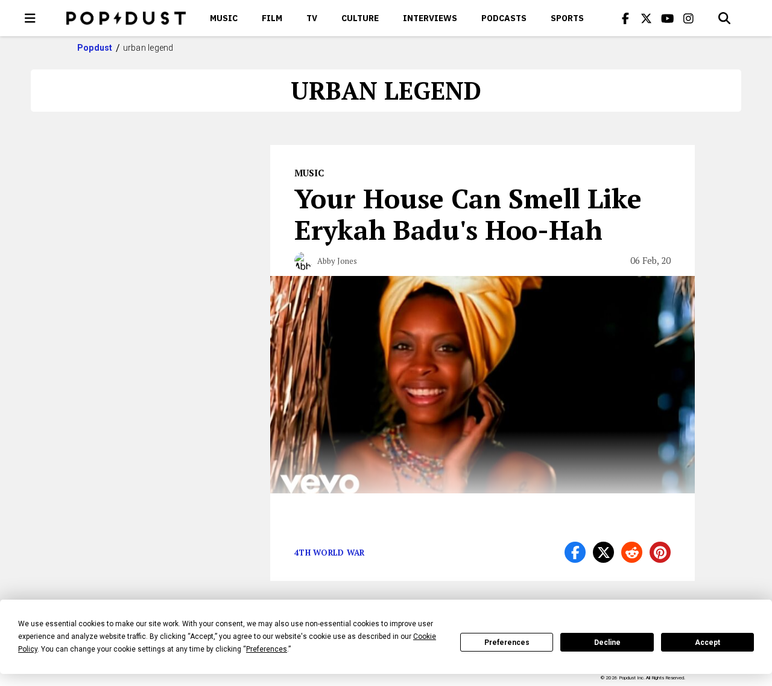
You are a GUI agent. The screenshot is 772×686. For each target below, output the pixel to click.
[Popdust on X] (647, 18)
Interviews (430, 18)
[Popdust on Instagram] (689, 18)
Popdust (95, 48)
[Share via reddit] (631, 552)
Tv (311, 18)
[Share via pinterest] (660, 552)
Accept (707, 642)
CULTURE (360, 18)
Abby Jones (337, 260)
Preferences (507, 642)
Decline (607, 642)
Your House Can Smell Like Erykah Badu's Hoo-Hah (468, 214)
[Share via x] (603, 552)
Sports (567, 18)
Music (224, 18)
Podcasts (504, 18)
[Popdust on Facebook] (625, 18)
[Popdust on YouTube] (668, 18)
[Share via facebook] (575, 552)
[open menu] (30, 18)
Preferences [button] (266, 649)
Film (272, 18)
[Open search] (724, 18)
